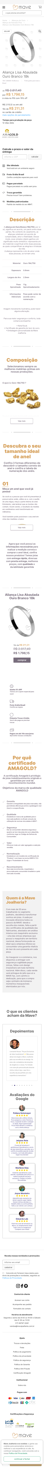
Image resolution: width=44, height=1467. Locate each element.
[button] (40, 31)
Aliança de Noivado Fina (12, 23)
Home (5, 20)
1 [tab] (12, 1085)
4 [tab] (19, 1085)
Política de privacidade (22, 1356)
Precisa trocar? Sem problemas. (19, 193)
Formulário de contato (22, 1309)
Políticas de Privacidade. (12, 1278)
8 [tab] (29, 1085)
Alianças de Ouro (19, 20)
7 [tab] (26, 1085)
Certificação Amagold (22, 1373)
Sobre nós (22, 1385)
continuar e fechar (22, 1459)
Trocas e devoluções (22, 1343)
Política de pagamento (22, 1352)
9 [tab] (31, 1085)
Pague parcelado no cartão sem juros (22, 184)
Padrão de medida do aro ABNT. (20, 202)
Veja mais (22, 421)
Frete (22, 1347)
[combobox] (19, 13)
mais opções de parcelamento (16, 115)
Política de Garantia (22, 1364)
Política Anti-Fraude (22, 1369)
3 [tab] (17, 1085)
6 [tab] (24, 1085)
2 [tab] (14, 1085)
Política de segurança (22, 1360)
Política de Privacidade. (18, 1453)
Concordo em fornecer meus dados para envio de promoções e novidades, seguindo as (21, 1275)
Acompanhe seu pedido (22, 1304)
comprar (22, 660)
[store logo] (22, 7)
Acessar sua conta (22, 1300)
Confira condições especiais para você (22, 175)
